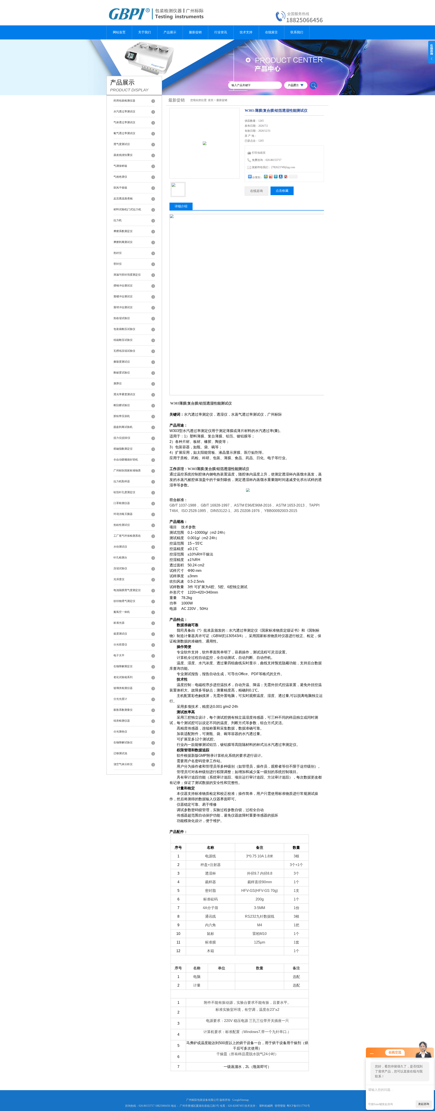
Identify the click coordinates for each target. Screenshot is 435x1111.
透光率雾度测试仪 (124, 394)
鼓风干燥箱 (120, 187)
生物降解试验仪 (123, 742)
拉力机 (118, 220)
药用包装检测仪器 (124, 100)
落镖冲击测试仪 (123, 296)
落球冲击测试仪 (123, 307)
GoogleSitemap (240, 1099)
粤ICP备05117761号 (298, 1105)
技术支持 (246, 32)
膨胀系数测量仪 (123, 709)
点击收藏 (282, 190)
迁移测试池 (120, 753)
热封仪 (118, 253)
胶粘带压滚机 (122, 416)
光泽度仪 (119, 579)
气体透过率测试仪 (124, 122)
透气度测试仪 (122, 144)
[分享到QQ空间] (265, 176)
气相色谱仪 (120, 176)
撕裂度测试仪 (122, 361)
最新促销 (195, 32)
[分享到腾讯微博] (275, 176)
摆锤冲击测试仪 (123, 285)
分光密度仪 (120, 644)
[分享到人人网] (280, 176)
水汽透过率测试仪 (124, 111)
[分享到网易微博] (285, 176)
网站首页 (119, 32)
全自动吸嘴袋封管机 (126, 459)
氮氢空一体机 (122, 612)
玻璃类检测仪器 (123, 688)
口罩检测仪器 (122, 503)
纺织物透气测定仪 (124, 601)
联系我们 (296, 32)
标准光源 (119, 622)
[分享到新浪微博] (270, 176)
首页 (210, 100)
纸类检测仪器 (122, 720)
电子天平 (119, 655)
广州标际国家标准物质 (127, 470)
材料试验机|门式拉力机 (127, 209)
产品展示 (170, 32)
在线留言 (271, 32)
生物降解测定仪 (123, 666)
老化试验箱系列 (123, 677)
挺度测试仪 (120, 633)
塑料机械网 (266, 1105)
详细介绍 (181, 206)
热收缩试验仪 (122, 318)
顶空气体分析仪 (123, 764)
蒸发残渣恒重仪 (123, 155)
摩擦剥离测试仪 (123, 242)
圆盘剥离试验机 (123, 427)
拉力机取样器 (122, 481)
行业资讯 (220, 32)
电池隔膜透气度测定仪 (127, 590)
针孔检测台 (120, 557)
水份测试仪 (120, 546)
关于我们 (144, 32)
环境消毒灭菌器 (123, 514)
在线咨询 (256, 191)
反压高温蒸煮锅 (123, 198)
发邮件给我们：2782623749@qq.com (273, 167)
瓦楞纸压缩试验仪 (124, 350)
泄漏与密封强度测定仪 (127, 274)
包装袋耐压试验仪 (124, 329)
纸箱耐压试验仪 (123, 340)
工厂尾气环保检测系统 (127, 535)
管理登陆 (280, 1105)
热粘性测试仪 (122, 524)
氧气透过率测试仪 (124, 133)
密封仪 (118, 263)
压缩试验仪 (120, 568)
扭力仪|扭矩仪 (122, 437)
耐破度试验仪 (122, 372)
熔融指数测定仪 (123, 448)
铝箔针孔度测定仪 (124, 492)
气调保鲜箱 (120, 165)
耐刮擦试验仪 (122, 405)
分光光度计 (120, 699)
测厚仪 (118, 383)
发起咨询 (423, 1104)
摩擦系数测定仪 (123, 231)
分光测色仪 (120, 731)
